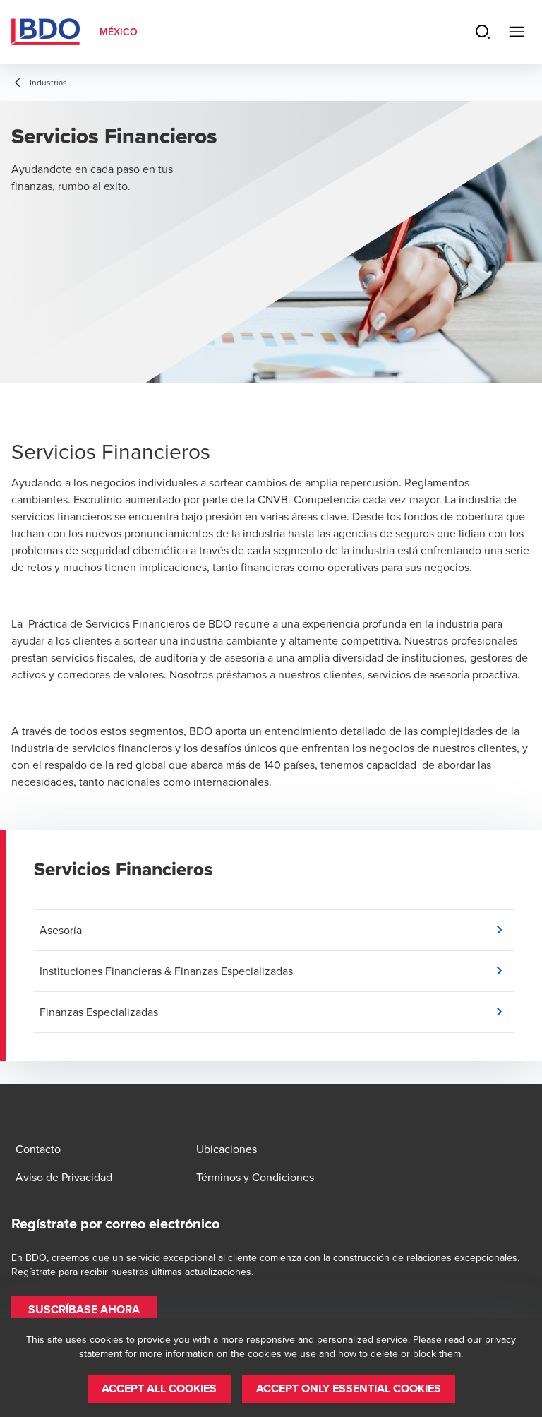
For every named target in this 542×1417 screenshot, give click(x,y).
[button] (277, 929)
